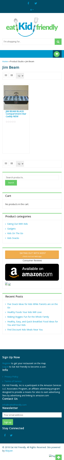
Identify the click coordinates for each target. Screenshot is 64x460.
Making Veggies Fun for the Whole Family (28, 316)
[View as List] (11, 75)
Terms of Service (13, 381)
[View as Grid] (6, 75)
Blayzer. (9, 450)
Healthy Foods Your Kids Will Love (24, 312)
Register (6, 363)
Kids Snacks (13, 238)
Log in (5, 366)
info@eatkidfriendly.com (14, 404)
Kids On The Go (15, 233)
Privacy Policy (11, 376)
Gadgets (11, 228)
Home (5, 61)
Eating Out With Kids (17, 223)
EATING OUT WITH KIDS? (32, 254)
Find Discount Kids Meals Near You (25, 329)
